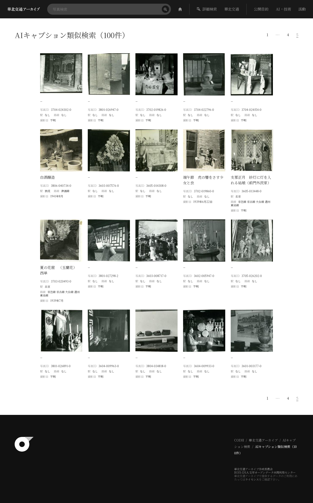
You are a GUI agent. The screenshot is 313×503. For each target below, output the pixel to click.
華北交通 (231, 9)
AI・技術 (283, 9)
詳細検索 (209, 9)
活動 (302, 9)
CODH (239, 440)
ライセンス (252, 479)
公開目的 (261, 9)
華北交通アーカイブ (263, 440)
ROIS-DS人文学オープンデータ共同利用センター (265, 472)
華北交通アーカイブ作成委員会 (253, 469)
